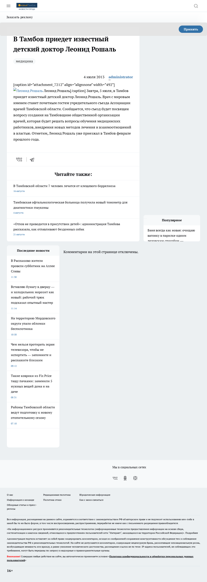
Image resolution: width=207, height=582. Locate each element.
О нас (10, 494)
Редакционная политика (57, 494)
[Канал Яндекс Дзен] (135, 478)
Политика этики (52, 499)
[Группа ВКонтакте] (115, 478)
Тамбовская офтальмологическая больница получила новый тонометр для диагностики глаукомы (70, 207)
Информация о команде (20, 499)
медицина (24, 61)
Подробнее (191, 532)
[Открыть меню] (8, 6)
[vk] (19, 159)
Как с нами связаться (91, 499)
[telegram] (33, 159)
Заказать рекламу (19, 17)
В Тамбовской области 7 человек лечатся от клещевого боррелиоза (64, 188)
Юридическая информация (94, 494)
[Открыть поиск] (196, 6)
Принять (191, 29)
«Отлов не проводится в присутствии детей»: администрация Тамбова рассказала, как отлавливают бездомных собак (66, 229)
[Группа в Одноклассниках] (125, 478)
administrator (121, 77)
